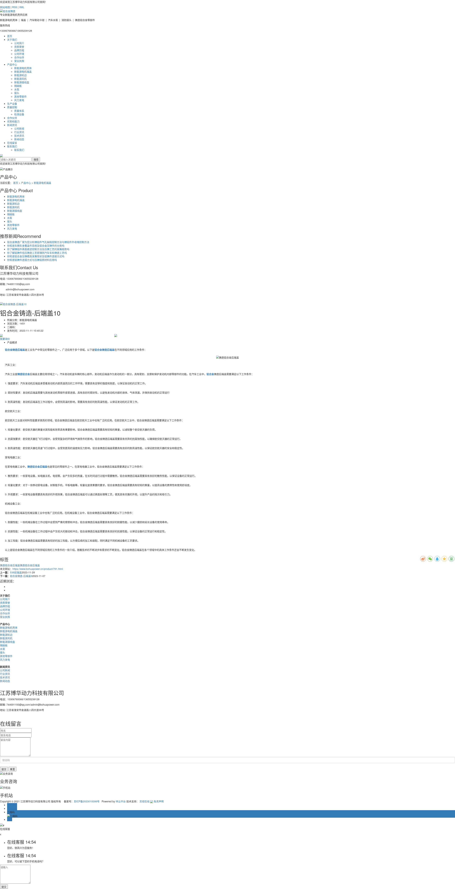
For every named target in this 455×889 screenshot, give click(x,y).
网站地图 (5, 7)
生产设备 (12, 103)
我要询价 (5, 339)
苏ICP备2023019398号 (87, 801)
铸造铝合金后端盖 (10, 565)
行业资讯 (19, 132)
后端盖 (36, 565)
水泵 (16, 89)
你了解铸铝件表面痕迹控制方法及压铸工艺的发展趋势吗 (38, 249)
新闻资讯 (12, 125)
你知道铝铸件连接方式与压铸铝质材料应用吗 (32, 260)
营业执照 (19, 61)
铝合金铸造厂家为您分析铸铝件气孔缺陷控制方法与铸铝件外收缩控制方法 (48, 242)
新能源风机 (20, 78)
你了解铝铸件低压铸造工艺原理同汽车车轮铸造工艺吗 (37, 252)
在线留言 (12, 142)
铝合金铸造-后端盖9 (21, 576)
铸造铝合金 (26, 565)
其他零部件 (20, 96)
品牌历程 (19, 50)
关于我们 (12, 39)
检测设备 (19, 114)
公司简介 (19, 43)
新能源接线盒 (21, 82)
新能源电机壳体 (23, 68)
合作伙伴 (19, 57)
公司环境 (19, 54)
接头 (16, 93)
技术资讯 (19, 135)
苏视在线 (144, 801)
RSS (14, 7)
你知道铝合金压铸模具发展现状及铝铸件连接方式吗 (35, 256)
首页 (9, 36)
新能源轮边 (20, 75)
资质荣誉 (19, 46)
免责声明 (159, 801)
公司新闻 (19, 128)
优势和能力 (13, 121)
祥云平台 (121, 801)
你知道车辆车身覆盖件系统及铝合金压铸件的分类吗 (35, 245)
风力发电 (19, 100)
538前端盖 (16, 572)
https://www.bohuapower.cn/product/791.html (37, 569)
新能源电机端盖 (23, 71)
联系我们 (12, 146)
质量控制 (12, 107)
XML (21, 7)
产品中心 (12, 64)
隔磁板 (18, 86)
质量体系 (19, 110)
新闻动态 (19, 139)
